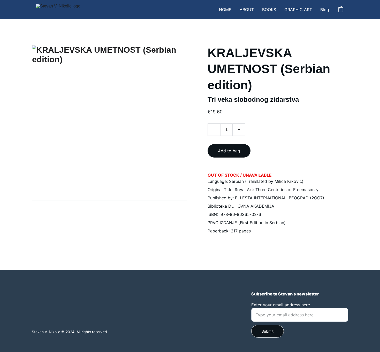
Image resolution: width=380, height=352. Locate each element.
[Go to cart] (340, 9)
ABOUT (247, 9)
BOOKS (269, 9)
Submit (267, 331)
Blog (324, 9)
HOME (225, 9)
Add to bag (229, 150)
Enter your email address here (280, 304)
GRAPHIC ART (298, 9)
